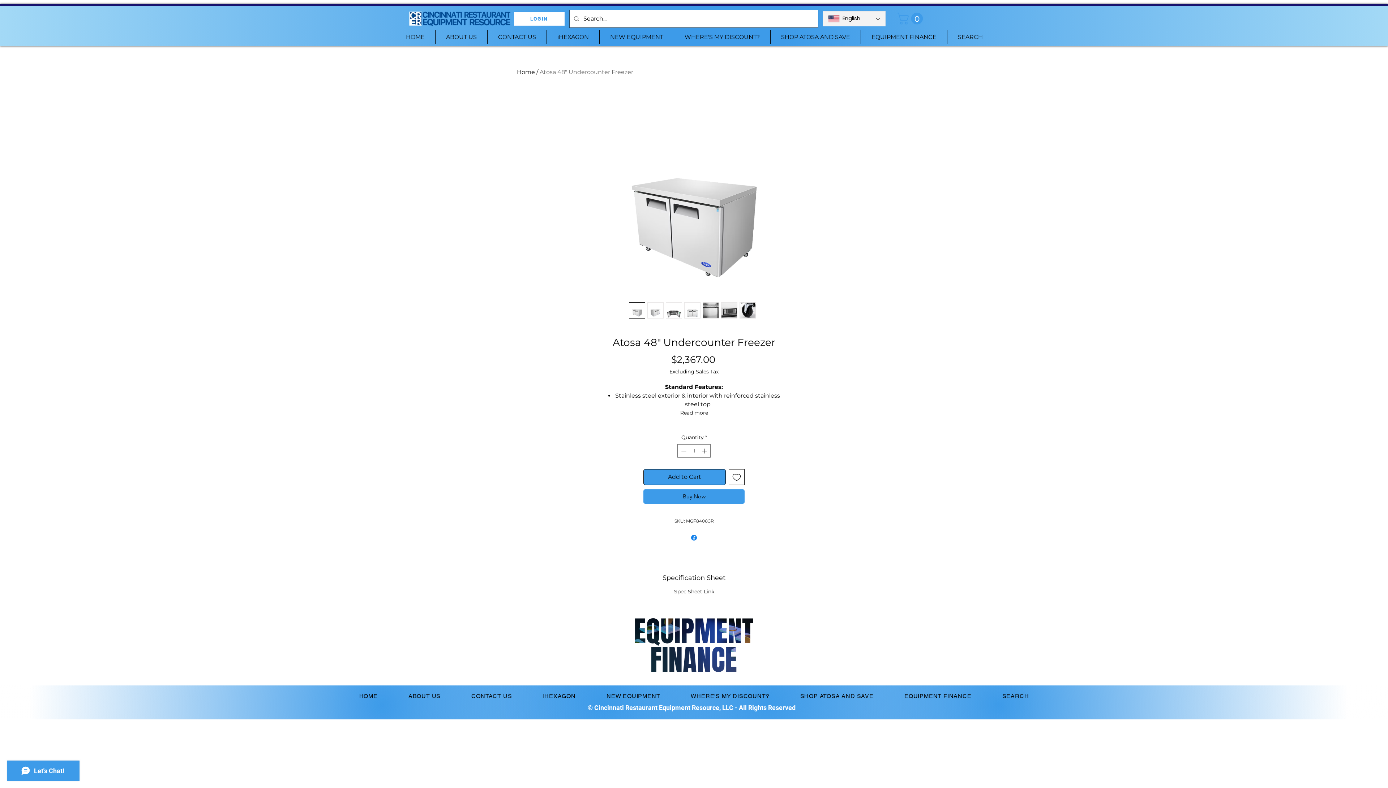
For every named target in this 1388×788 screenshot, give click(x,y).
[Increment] (705, 451)
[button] (911, 19)
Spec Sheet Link (694, 591)
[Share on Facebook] (694, 537)
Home (526, 72)
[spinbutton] (694, 451)
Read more (694, 413)
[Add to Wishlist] (737, 477)
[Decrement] (682, 451)
